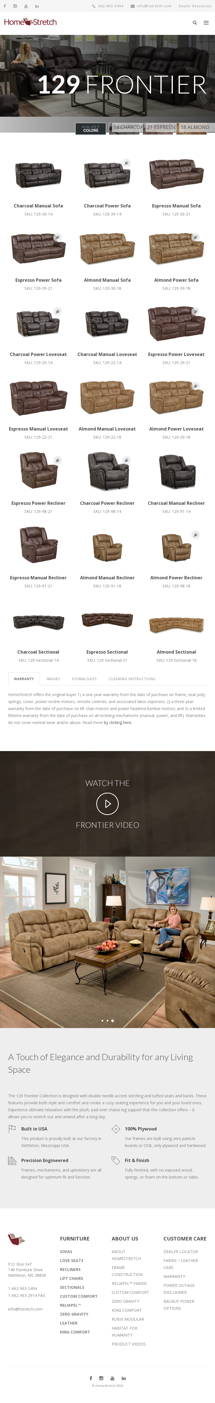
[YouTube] (26, 6)
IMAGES (53, 679)
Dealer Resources (195, 6)
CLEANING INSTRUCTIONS (132, 679)
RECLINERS (70, 1269)
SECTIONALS (72, 1287)
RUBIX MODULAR (128, 1319)
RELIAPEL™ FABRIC (129, 1283)
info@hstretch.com (154, 6)
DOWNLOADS (84, 679)
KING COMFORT (75, 1332)
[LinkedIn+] (124, 1378)
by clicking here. (118, 722)
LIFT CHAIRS (71, 1278)
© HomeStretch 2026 (107, 1385)
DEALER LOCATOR (180, 1251)
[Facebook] (5, 6)
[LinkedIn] (37, 6)
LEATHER (69, 1323)
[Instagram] (15, 6)
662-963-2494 (110, 6)
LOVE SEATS (71, 1260)
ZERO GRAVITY (74, 1314)
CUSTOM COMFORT (79, 1296)
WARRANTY (24, 679)
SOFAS (66, 1251)
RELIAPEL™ (70, 1305)
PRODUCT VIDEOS (129, 1344)
